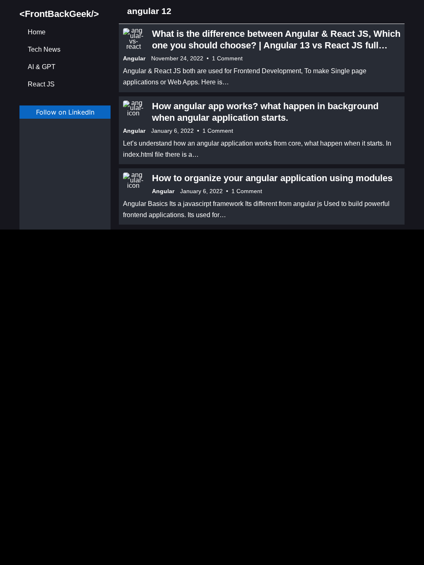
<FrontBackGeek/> (59, 14)
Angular (134, 58)
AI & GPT (41, 66)
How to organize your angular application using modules (272, 178)
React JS (41, 84)
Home (37, 32)
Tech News (44, 49)
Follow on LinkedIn (65, 112)
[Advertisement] (65, 181)
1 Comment (227, 58)
